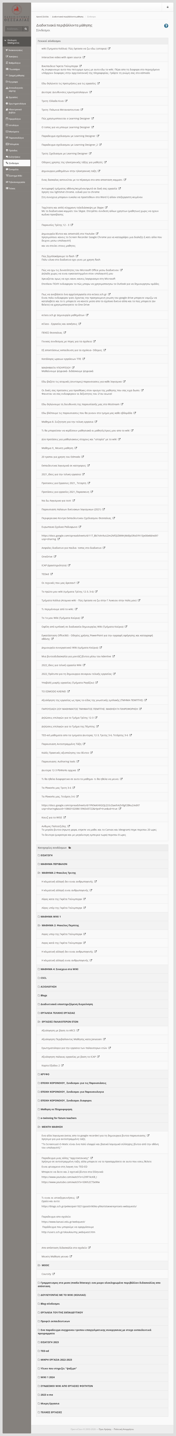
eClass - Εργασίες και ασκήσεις (60, 323)
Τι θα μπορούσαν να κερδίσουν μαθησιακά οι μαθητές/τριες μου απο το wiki (86, 430)
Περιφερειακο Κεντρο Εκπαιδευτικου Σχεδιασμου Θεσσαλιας (77, 518)
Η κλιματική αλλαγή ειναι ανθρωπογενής (66, 890)
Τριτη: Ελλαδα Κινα (53, 101)
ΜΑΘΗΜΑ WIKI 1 (51, 916)
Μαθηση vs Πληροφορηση (56, 1109)
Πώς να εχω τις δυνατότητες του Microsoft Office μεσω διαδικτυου (81, 270)
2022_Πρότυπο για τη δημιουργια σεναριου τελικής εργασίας (77, 673)
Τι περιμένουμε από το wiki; (58, 609)
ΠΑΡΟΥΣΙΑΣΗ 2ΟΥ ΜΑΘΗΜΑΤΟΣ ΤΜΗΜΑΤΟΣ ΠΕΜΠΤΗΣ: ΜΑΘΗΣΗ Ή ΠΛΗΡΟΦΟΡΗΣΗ (90, 709)
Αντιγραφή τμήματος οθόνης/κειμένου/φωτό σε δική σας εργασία (80, 188)
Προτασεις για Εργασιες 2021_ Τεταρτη (65, 483)
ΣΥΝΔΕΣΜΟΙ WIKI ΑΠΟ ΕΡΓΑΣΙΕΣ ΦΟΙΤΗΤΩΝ (67, 1386)
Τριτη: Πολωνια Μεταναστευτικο (61, 109)
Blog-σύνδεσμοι (50, 1303)
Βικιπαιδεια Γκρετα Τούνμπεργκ (60, 66)
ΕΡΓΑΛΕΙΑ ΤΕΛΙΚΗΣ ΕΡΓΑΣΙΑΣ (58, 1013)
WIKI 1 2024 (48, 1377)
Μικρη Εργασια (50, 1403)
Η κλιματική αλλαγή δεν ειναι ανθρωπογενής (68, 881)
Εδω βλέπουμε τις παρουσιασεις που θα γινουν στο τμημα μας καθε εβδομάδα (88, 413)
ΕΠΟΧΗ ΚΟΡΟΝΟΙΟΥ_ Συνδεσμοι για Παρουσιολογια (72, 1091)
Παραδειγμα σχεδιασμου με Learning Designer (69, 136)
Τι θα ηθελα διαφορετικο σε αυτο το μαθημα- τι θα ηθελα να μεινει (81, 779)
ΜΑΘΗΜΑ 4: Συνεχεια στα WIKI (59, 969)
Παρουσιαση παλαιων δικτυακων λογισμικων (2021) (72, 509)
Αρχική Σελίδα (42, 17)
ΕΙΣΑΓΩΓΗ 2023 (50, 1342)
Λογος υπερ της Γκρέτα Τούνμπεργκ (62, 934)
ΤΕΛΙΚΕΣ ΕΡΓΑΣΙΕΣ (51, 1412)
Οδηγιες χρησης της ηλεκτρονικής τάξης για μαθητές (73, 162)
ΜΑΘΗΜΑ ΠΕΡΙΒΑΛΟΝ (54, 864)
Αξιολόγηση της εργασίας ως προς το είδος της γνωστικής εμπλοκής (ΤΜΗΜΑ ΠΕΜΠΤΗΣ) (93, 700)
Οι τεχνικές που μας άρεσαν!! (59, 582)
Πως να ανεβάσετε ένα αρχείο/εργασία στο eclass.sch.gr (75, 294)
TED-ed (45, 1351)
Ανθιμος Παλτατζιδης (55, 826)
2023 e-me (47, 1394)
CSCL (44, 977)
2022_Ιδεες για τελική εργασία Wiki (62, 665)
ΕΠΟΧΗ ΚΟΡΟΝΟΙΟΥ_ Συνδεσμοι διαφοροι (66, 1100)
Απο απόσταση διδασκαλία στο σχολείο (65, 1247)
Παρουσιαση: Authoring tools (59, 761)
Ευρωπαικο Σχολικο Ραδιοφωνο (60, 526)
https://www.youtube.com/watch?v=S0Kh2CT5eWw (71, 1182)
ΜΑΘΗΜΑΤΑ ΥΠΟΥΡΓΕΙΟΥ (57, 367)
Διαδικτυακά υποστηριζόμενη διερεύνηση (67, 1004)
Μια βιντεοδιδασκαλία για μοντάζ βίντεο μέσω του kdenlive (77, 656)
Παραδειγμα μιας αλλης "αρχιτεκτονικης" (66, 1158)
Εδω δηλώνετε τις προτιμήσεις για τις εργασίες (69, 83)
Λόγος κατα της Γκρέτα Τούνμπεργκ (62, 899)
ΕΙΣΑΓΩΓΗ (47, 855)
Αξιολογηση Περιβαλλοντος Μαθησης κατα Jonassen (72, 1039)
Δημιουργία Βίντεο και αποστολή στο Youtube (69, 233)
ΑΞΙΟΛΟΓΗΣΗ (49, 986)
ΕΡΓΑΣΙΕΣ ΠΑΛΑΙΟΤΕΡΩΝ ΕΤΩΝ (60, 1021)
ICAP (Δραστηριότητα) (55, 565)
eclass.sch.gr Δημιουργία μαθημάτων (64, 315)
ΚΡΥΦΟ (45, 1074)
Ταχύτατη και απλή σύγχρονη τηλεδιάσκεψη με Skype (73, 207)
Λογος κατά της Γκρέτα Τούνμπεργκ (62, 942)
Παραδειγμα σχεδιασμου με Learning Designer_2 (70, 144)
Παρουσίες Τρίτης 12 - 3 (56, 225)
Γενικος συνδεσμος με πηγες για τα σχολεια (67, 341)
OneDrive (48, 556)
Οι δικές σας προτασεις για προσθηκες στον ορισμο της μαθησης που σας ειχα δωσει (91, 390)
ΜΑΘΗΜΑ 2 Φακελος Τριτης (59, 872)
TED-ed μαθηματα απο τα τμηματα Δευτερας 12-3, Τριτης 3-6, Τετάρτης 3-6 (85, 735)
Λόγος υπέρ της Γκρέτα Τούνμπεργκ (62, 907)
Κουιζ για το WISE (52, 817)
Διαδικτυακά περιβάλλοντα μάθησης (68, 17)
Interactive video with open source (62, 57)
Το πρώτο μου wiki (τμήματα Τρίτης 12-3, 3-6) (68, 591)
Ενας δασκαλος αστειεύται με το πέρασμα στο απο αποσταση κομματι (83, 179)
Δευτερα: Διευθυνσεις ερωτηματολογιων (65, 92)
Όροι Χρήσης (105, 1429)
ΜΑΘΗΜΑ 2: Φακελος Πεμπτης (60, 925)
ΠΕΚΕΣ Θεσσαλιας (53, 332)
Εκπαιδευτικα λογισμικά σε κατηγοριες (64, 465)
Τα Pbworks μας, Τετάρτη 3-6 (59, 796)
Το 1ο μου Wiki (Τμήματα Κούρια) (61, 618)
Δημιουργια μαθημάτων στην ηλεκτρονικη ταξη (70, 171)
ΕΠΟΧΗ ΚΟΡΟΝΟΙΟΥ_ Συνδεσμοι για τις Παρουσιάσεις (73, 1083)
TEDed (46, 574)
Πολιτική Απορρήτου (124, 1429)
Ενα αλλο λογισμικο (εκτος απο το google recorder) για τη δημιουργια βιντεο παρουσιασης (94, 1135)
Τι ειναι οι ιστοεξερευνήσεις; (59, 1197)
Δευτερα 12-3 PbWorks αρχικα (59, 770)
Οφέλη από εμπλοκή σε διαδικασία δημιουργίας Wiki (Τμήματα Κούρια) (83, 626)
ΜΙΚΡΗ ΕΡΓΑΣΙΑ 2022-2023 (56, 1359)
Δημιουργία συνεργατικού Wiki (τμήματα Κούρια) (71, 647)
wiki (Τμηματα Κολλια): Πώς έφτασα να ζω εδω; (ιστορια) (75, 48)
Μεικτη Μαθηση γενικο (56, 1256)
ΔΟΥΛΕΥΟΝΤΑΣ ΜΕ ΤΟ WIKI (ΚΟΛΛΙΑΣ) (63, 1295)
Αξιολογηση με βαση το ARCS (59, 1030)
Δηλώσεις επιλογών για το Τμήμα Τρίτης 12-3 (68, 717)
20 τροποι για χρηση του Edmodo (61, 456)
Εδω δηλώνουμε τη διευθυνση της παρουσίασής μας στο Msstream (81, 404)
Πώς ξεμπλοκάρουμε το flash (59, 256)
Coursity (47, 1274)
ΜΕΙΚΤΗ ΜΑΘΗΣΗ (52, 1126)
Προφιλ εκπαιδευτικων (55, 1321)
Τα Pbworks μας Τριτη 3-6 (57, 787)
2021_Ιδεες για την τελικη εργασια (62, 474)
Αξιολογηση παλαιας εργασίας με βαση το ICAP (69, 1056)
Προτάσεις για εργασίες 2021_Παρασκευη (66, 491)
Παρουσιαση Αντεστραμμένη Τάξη (62, 744)
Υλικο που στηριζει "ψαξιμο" (59, 1368)
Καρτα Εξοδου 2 (51, 1065)
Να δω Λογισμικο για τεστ (57, 500)
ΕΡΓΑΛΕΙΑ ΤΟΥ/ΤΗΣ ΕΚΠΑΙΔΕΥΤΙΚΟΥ (62, 1312)
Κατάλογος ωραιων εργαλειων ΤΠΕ (62, 359)
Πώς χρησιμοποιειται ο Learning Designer (66, 118)
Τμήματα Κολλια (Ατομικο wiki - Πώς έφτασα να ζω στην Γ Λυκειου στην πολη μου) (90, 600)
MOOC (45, 1265)
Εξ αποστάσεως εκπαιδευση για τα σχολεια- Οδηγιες (72, 350)
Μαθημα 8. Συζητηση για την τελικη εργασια (68, 421)
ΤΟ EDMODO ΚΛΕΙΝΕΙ (54, 691)
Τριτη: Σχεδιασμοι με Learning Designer (65, 153)
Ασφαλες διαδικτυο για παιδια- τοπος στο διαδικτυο (72, 547)
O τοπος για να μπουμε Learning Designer (66, 127)
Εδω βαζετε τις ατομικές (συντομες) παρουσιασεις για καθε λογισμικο (82, 381)
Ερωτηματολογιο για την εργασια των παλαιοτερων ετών (75, 1048)
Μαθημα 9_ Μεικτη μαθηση (58, 448)
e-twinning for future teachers (58, 1118)
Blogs (44, 995)
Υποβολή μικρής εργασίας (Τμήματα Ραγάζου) (68, 682)
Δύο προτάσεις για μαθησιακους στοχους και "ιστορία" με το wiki (80, 439)
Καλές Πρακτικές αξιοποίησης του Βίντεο (66, 752)
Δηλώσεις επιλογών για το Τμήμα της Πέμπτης (69, 726)
